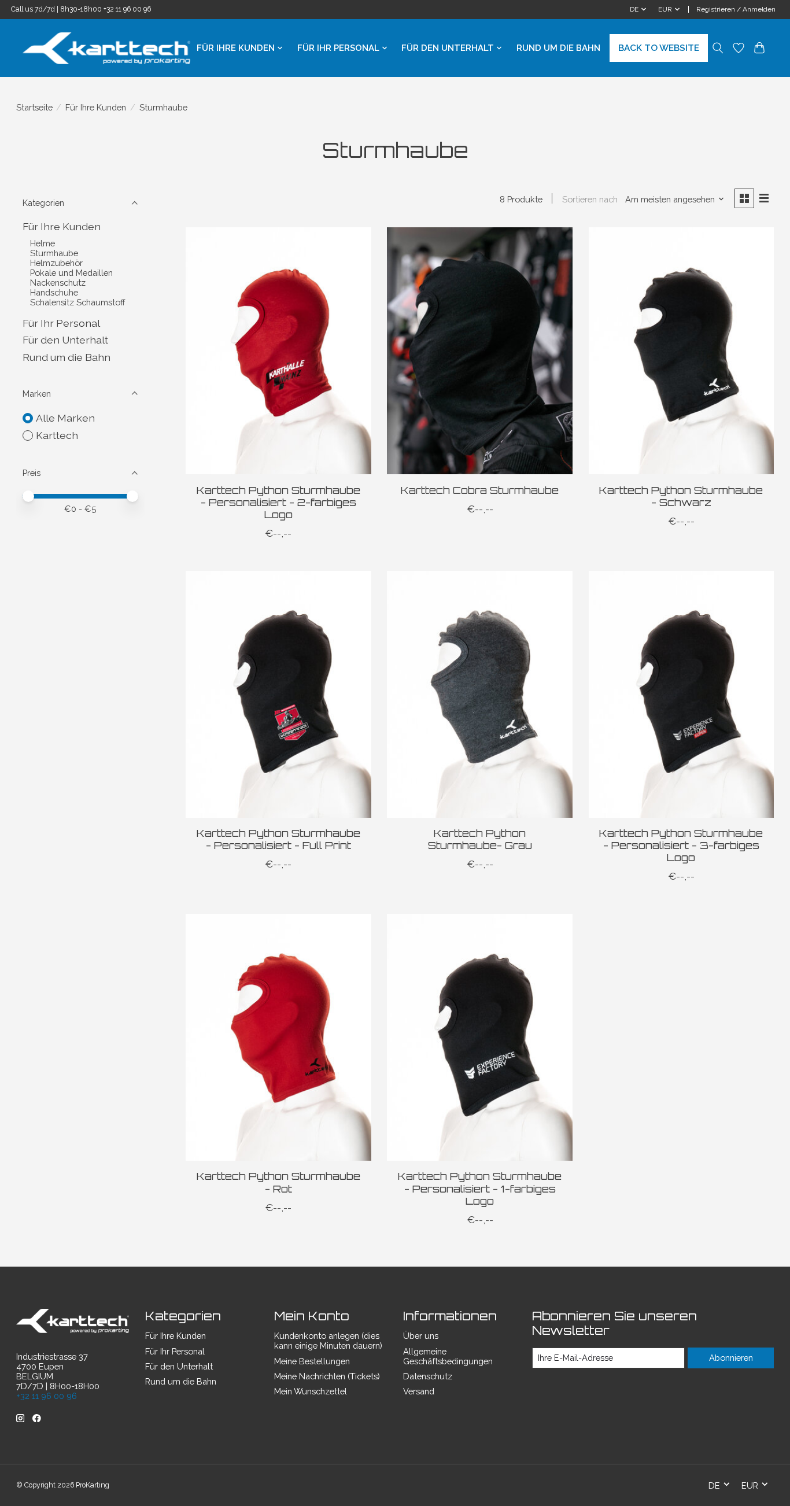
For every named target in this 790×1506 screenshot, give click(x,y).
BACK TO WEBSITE (658, 48)
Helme (42, 243)
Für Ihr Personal (61, 323)
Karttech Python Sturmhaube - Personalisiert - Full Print (278, 838)
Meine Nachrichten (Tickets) (327, 1376)
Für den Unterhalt (65, 340)
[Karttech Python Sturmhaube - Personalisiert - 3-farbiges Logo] (681, 694)
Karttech (57, 435)
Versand (418, 1391)
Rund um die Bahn (558, 48)
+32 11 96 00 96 (127, 9)
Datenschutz (427, 1376)
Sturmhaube (54, 253)
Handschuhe (54, 292)
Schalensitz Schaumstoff (77, 302)
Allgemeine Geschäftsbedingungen (448, 1356)
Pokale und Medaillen (71, 273)
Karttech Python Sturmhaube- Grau (480, 838)
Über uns (420, 1336)
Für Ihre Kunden (95, 107)
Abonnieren (731, 1358)
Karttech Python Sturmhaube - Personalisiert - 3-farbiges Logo (681, 844)
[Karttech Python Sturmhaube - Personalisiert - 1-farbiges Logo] (480, 1037)
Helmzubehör (56, 263)
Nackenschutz (58, 282)
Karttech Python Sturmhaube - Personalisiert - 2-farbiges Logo (278, 502)
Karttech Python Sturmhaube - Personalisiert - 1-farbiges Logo (480, 1187)
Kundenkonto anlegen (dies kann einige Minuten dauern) (328, 1340)
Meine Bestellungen (312, 1361)
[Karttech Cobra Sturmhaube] (480, 350)
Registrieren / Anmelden (736, 9)
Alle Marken (65, 418)
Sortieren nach (590, 199)
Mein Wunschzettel (310, 1391)
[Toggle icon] (718, 48)
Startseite (34, 107)
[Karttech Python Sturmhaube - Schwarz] (681, 350)
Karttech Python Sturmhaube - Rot (278, 1181)
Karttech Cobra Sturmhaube (480, 489)
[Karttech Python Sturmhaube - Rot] (278, 1037)
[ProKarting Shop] (106, 48)
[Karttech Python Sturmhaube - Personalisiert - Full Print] (278, 694)
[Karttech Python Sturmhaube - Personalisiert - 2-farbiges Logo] (278, 350)
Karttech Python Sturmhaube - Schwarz (681, 495)
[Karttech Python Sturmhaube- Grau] (480, 694)
